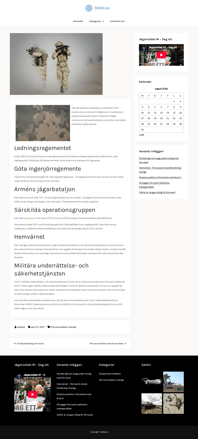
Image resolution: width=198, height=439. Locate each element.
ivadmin (21, 326)
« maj (141, 134)
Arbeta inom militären (110, 373)
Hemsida (78, 21)
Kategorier (95, 21)
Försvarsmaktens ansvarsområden (106, 343)
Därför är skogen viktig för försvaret (157, 192)
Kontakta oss (117, 21)
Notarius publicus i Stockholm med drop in (160, 177)
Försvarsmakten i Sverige (63, 326)
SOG (31, 218)
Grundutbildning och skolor (30, 343)
